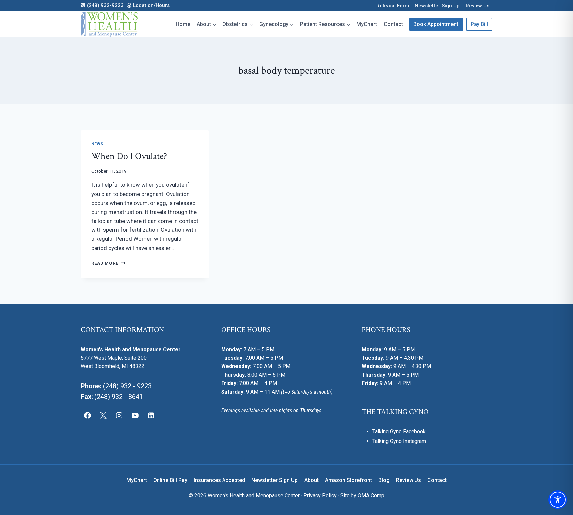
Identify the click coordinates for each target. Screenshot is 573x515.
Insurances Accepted (219, 480)
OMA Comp (371, 495)
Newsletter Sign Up (437, 6)
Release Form (392, 6)
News (97, 144)
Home (183, 24)
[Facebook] (88, 415)
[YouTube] (135, 415)
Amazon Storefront (348, 480)
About (311, 480)
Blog (384, 480)
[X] (103, 415)
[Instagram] (119, 415)
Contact (393, 24)
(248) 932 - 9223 (127, 386)
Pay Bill (479, 24)
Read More (108, 263)
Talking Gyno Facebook (399, 431)
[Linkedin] (151, 415)
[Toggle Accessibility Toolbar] (557, 499)
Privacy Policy (320, 495)
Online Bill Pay (170, 480)
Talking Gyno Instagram (399, 441)
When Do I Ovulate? (129, 156)
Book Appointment (436, 24)
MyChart (366, 24)
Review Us (477, 6)
